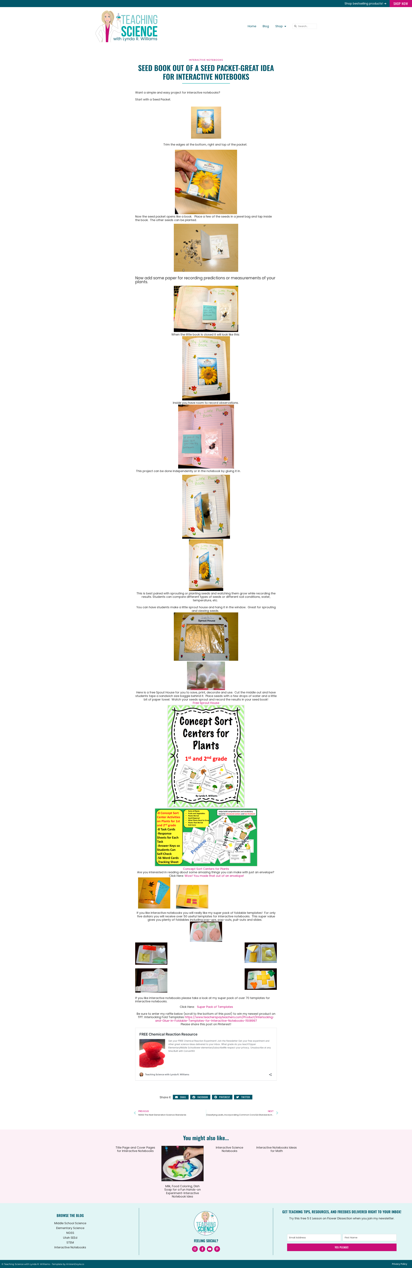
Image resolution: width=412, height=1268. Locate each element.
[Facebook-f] (202, 1249)
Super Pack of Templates (215, 1007)
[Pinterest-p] (217, 1249)
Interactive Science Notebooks (229, 1149)
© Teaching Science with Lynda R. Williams (26, 1264)
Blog (266, 26)
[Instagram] (195, 1249)
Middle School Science (70, 1223)
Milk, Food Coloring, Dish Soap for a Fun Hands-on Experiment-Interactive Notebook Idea (182, 1191)
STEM (70, 1242)
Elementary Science (70, 1228)
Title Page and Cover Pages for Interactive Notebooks (135, 1149)
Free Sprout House (206, 703)
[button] (181, 1097)
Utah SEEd (70, 1238)
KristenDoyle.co (75, 1264)
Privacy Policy (399, 1264)
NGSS (70, 1233)
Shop (279, 26)
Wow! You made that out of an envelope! (214, 876)
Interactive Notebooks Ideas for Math (276, 1149)
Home (252, 26)
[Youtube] (210, 1249)
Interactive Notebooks (206, 59)
